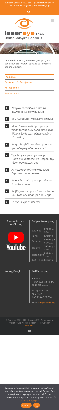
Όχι (36, 405)
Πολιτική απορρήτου (29, 400)
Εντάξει (26, 405)
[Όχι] (55, 397)
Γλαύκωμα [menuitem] (10, 77)
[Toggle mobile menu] (52, 20)
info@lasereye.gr (41, 6)
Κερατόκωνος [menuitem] (12, 93)
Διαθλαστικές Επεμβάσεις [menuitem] (18, 82)
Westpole (29, 326)
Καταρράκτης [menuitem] (12, 87)
